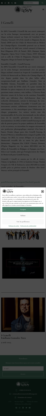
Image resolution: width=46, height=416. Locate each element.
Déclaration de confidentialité (28, 225)
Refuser (23, 215)
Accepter (23, 209)
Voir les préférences (23, 222)
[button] (42, 191)
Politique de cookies (14, 225)
